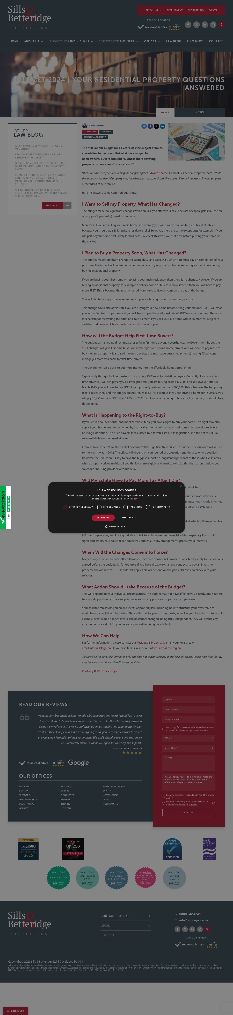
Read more (135, 498)
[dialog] (116, 507)
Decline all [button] (129, 517)
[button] (116, 527)
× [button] (181, 485)
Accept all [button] (103, 517)
